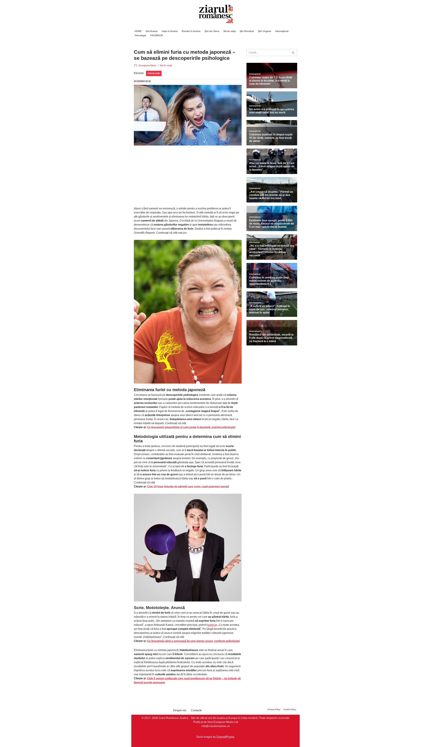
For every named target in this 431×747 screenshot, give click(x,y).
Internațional (281, 31)
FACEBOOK (156, 35)
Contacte (196, 710)
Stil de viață (229, 31)
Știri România (247, 31)
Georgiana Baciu (147, 65)
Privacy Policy (274, 709)
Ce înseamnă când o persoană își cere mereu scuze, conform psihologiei (193, 641)
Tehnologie (140, 35)
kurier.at (212, 624)
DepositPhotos (225, 736)
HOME (138, 31)
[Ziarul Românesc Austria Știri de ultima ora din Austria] (215, 14)
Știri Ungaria (264, 31)
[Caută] (293, 52)
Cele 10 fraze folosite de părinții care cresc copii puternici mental (188, 486)
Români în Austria (191, 31)
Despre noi (179, 710)
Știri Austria (152, 31)
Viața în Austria (170, 31)
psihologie (154, 73)
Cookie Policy (290, 709)
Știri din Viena (212, 31)
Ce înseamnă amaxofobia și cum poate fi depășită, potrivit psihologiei (191, 427)
